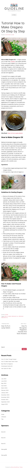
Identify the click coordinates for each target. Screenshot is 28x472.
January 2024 (4, 392)
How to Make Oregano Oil (11, 316)
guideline (14, 8)
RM (13, 34)
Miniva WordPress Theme (17, 467)
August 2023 (4, 404)
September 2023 (5, 402)
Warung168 (4, 449)
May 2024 (3, 383)
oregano (13, 61)
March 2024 (4, 388)
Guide (6, 314)
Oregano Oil (4, 317)
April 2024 (4, 385)
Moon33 (3, 432)
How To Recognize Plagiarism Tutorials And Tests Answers (22, 328)
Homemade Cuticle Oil (6, 366)
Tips (2, 419)
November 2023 (5, 397)
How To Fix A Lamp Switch (15, 133)
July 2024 (3, 378)
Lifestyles (3, 416)
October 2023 (4, 399)
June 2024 (4, 381)
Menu (14, 14)
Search (3, 347)
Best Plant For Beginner (7, 363)
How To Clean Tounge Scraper (8, 359)
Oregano (21, 316)
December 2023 (5, 395)
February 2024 (5, 390)
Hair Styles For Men (6, 368)
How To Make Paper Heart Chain (9, 361)
